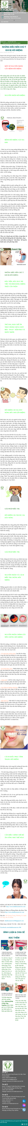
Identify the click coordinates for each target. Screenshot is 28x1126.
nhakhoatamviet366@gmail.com (14, 920)
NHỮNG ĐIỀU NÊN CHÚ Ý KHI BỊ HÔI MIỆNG (11, 43)
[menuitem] (3, 42)
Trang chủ (3, 41)
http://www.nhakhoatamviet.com (15, 906)
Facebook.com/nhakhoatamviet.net (15, 1091)
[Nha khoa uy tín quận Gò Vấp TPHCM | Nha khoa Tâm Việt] (4, 4)
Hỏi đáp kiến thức (12, 41)
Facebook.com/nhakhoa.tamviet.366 (15, 1081)
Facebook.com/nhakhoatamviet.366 (10, 927)
